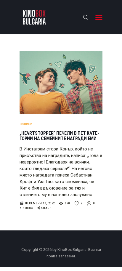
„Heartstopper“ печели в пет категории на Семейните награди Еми (59, 136)
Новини (26, 124)
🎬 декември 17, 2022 (37, 203)
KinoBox (27, 208)
